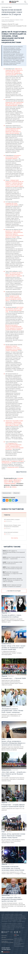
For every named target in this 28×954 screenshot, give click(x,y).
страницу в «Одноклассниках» (12, 482)
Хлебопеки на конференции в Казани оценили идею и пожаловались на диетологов (13, 713)
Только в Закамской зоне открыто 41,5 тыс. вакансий (13, 807)
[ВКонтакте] (4, 500)
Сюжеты (7, 515)
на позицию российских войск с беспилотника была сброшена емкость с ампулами (14, 274)
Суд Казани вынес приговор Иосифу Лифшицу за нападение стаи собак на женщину (13, 580)
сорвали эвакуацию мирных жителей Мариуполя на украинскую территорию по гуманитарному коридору (13, 131)
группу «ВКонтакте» (14, 480)
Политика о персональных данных (7, 942)
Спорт (3, 831)
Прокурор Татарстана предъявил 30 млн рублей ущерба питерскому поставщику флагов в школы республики (13, 745)
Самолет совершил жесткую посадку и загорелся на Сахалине (12, 585)
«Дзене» (14, 487)
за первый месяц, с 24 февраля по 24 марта (13, 460)
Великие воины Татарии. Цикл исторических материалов (12, 526)
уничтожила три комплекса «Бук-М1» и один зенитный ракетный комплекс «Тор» (14, 309)
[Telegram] (13, 500)
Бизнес (3, 739)
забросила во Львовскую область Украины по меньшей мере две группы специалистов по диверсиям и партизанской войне (14, 71)
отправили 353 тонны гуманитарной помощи (11, 204)
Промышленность (6, 643)
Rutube (8, 487)
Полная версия (6, 948)
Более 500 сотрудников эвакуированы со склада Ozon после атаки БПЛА (12, 573)
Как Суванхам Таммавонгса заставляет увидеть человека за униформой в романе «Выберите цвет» (13, 618)
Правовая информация (7, 939)
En (18, 935)
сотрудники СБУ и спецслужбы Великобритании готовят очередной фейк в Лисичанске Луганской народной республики (14, 446)
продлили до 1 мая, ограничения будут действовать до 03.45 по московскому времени (14, 104)
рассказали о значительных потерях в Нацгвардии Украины (13, 157)
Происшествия (7, 7)
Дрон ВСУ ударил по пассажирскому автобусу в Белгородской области (14, 552)
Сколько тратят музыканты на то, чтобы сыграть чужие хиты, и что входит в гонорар (14, 869)
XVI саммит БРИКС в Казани (12, 520)
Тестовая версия (6, 949)
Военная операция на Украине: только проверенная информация (12, 20)
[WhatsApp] (10, 500)
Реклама (4, 937)
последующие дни (6, 462)
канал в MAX (8, 482)
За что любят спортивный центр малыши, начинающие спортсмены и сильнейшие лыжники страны (14, 776)
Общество (16, 493)
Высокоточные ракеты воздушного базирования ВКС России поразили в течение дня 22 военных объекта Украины (14, 327)
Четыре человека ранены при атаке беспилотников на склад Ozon (12, 567)
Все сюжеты (14, 538)
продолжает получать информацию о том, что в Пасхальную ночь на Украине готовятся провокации (13, 348)
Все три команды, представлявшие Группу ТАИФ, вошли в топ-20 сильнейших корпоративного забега (13, 838)
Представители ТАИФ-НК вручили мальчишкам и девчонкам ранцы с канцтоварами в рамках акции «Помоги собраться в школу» (14, 681)
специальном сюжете (13, 467)
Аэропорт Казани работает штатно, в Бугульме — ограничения (14, 557)
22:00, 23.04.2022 (5, 17)
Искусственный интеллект (11, 533)
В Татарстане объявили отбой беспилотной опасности (12, 562)
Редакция (4, 935)
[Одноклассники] (7, 500)
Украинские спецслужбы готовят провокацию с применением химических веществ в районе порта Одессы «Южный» (14, 423)
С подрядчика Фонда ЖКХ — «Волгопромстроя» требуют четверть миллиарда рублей (13, 650)
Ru (15, 935)
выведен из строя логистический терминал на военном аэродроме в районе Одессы (13, 298)
